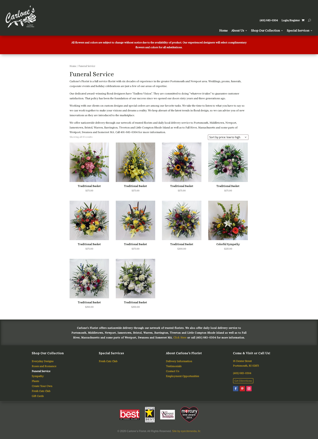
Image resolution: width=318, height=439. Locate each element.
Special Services (298, 30)
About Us (237, 30)
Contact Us (172, 371)
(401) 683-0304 (269, 20)
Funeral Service (41, 371)
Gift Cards (38, 396)
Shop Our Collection (265, 30)
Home (223, 30)
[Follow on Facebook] (235, 388)
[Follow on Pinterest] (242, 388)
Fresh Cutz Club (41, 391)
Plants (35, 381)
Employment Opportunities (182, 376)
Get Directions (243, 380)
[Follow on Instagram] (249, 388)
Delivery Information (179, 361)
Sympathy (38, 376)
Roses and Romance (44, 366)
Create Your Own (42, 386)
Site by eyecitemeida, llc (186, 431)
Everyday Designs (42, 361)
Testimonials (174, 366)
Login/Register (291, 20)
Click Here (179, 337)
